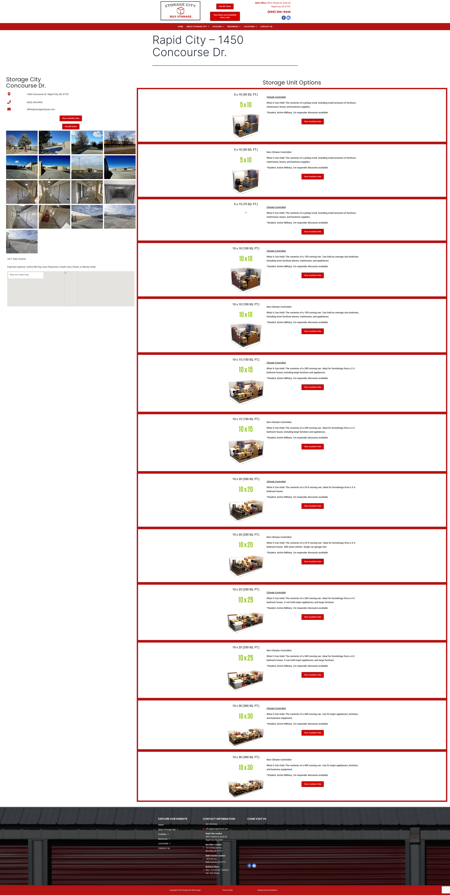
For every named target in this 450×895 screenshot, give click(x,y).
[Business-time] (288, 18)
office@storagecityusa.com (41, 109)
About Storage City (197, 26)
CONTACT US (266, 26)
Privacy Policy (228, 890)
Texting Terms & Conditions (267, 890)
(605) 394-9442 (279, 12)
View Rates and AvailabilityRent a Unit (225, 16)
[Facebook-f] (284, 18)
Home (180, 26)
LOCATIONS (249, 26)
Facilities (217, 26)
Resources (232, 26)
